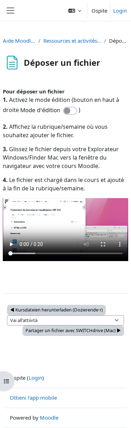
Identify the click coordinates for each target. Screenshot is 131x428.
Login (120, 10)
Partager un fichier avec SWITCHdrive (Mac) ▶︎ (73, 330)
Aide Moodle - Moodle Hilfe (19, 40)
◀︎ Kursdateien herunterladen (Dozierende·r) (56, 310)
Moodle (49, 417)
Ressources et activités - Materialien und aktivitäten (72, 40)
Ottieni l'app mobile (33, 397)
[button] (75, 10)
